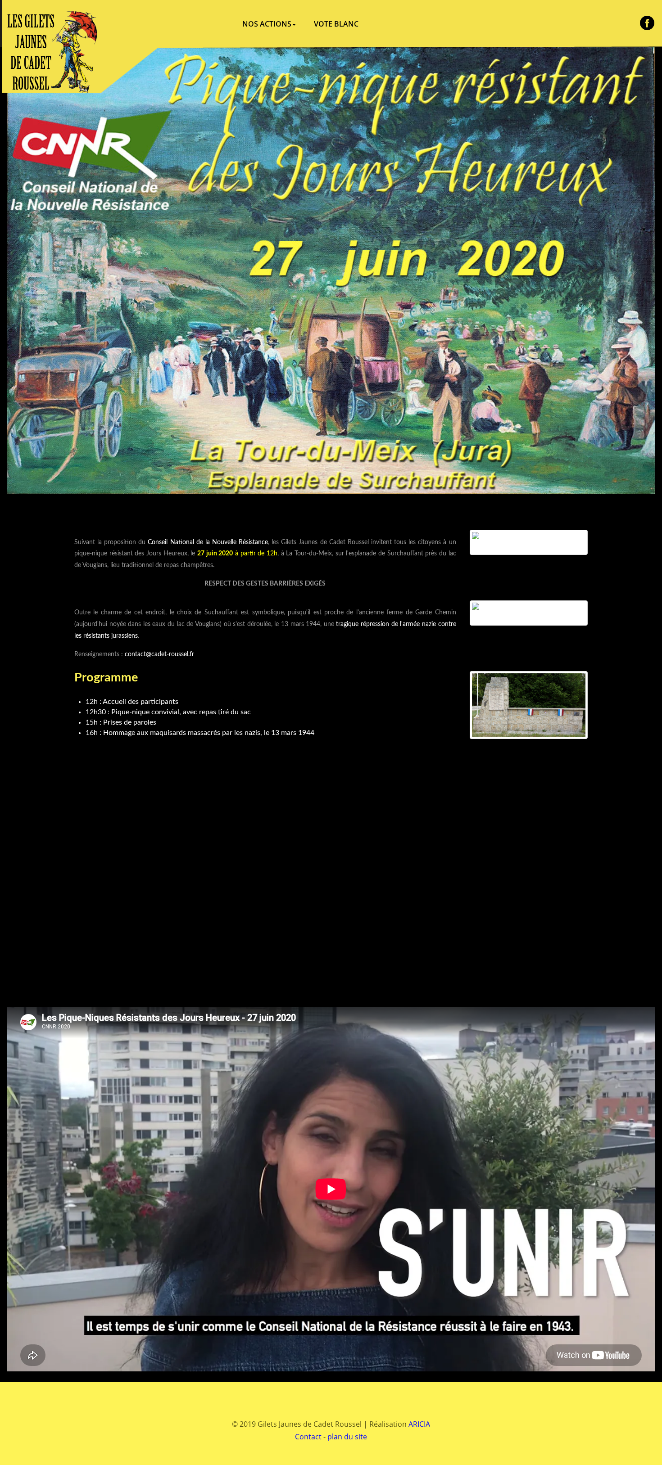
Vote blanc (336, 23)
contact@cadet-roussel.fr (159, 654)
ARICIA (419, 1424)
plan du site (347, 1437)
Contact (308, 1437)
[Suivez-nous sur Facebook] (647, 23)
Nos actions (266, 23)
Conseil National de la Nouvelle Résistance (208, 542)
